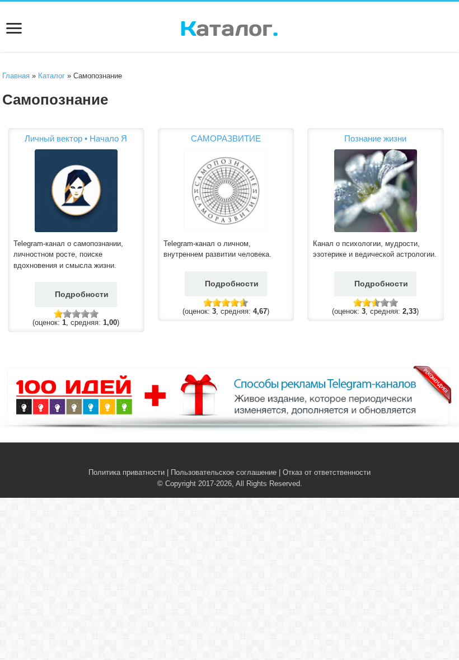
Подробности (82, 294)
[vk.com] (223, 459)
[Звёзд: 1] (58, 313)
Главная (16, 76)
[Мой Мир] (246, 459)
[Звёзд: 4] (85, 313)
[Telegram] (236, 459)
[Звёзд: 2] (67, 313)
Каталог (51, 76)
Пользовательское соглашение (224, 472)
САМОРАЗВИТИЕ (226, 138)
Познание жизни (375, 138)
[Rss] (212, 459)
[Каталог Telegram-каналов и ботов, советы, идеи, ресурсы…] (229, 26)
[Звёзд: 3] (76, 313)
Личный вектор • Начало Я (76, 138)
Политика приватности (126, 472)
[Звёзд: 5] (94, 313)
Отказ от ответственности (327, 472)
